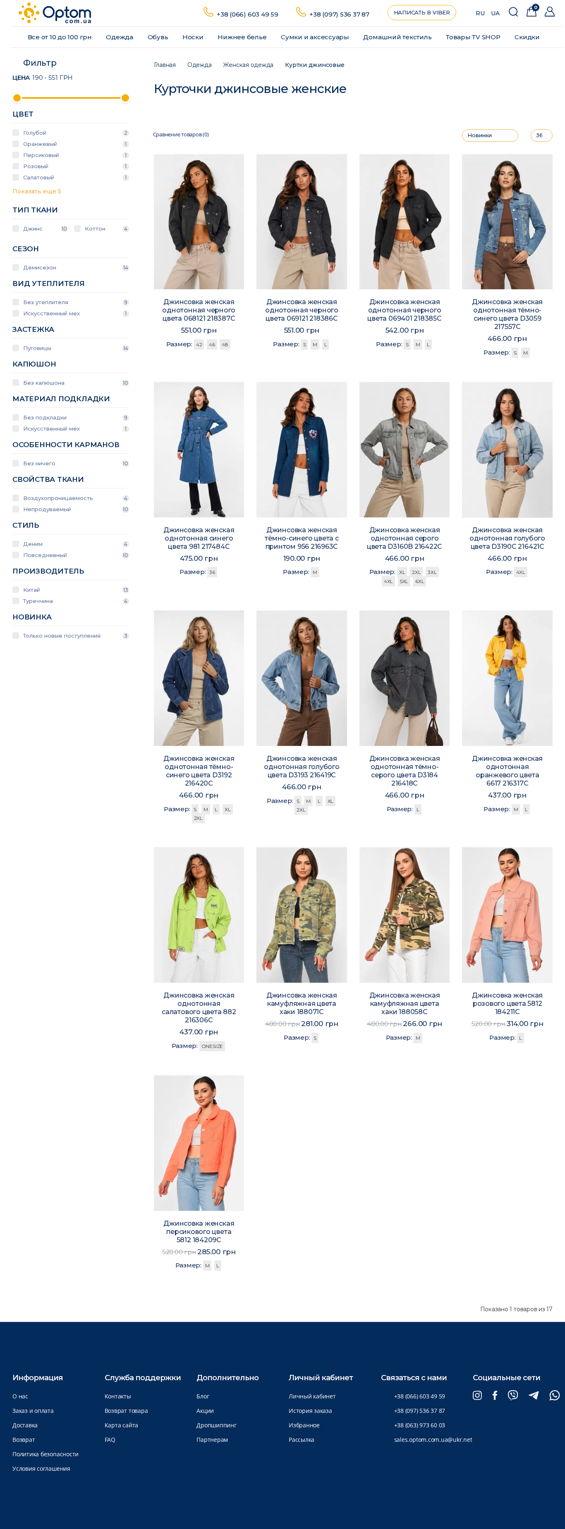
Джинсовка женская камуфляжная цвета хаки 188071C (301, 1003)
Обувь (159, 37)
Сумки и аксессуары (316, 37)
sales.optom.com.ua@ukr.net (433, 1439)
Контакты (118, 1396)
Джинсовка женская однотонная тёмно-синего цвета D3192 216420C (198, 771)
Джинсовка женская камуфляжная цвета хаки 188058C (404, 1003)
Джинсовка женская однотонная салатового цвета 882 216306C (199, 1007)
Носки (193, 37)
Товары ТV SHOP (474, 37)
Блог (202, 1396)
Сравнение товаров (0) (181, 134)
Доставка (25, 1425)
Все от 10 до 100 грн (60, 37)
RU (480, 13)
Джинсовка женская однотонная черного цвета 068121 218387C (198, 310)
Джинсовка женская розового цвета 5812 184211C (507, 1003)
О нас (20, 1396)
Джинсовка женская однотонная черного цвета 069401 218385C (404, 310)
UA (495, 13)
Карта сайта (121, 1425)
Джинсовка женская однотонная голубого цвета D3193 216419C (302, 767)
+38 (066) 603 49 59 (247, 14)
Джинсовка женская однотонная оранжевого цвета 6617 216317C (507, 771)
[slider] (17, 98)
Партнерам (212, 1439)
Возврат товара (126, 1411)
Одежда (120, 37)
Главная (165, 65)
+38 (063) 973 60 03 (419, 1425)
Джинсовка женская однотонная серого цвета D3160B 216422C (404, 538)
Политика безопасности (45, 1454)
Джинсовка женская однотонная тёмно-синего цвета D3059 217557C (507, 314)
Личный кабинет (312, 1396)
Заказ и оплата (33, 1411)
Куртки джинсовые (314, 65)
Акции (205, 1411)
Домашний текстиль (398, 37)
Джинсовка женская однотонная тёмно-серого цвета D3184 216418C (404, 771)
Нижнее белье (243, 37)
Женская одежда (248, 65)
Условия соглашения (41, 1468)
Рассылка (301, 1439)
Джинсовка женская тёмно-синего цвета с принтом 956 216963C (301, 538)
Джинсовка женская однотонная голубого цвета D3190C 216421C (507, 538)
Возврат (23, 1439)
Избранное (304, 1425)
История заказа (310, 1411)
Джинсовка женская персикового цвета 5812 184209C (198, 1231)
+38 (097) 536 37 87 (339, 14)
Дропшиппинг (216, 1425)
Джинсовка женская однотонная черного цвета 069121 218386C (301, 310)
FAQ (110, 1439)
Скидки (528, 37)
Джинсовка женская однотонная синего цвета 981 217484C (198, 538)
